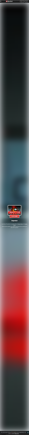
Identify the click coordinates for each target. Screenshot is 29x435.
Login (26, 1)
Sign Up (22, 1)
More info (17, 433)
